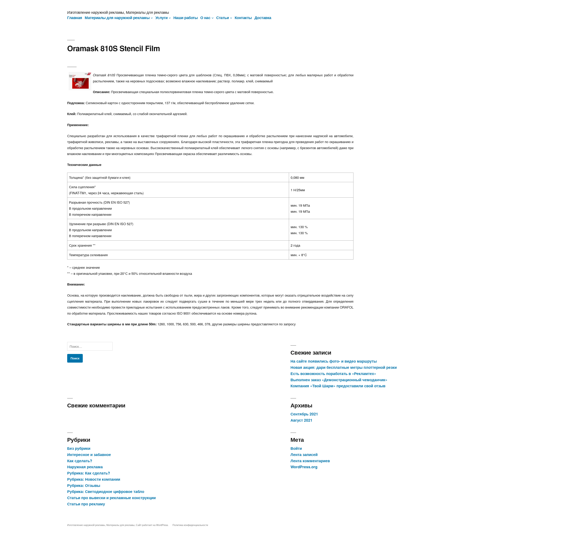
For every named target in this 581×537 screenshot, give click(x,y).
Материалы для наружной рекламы (117, 17)
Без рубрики (78, 448)
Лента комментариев (310, 460)
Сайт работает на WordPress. (152, 525)
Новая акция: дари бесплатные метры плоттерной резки (343, 367)
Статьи (222, 17)
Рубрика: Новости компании (93, 479)
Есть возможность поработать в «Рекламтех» (333, 373)
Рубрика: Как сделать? (88, 473)
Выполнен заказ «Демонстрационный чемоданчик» (338, 379)
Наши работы (185, 17)
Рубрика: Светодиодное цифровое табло (105, 491)
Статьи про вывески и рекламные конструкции (111, 497)
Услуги (161, 17)
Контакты (243, 17)
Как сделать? (79, 460)
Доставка (262, 17)
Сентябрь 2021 (304, 414)
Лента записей (304, 454)
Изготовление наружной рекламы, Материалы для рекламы (118, 12)
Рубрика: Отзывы (83, 485)
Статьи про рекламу (86, 504)
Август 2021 (301, 420)
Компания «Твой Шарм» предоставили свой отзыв (337, 385)
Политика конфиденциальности (190, 525)
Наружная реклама (85, 466)
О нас (205, 17)
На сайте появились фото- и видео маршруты (333, 361)
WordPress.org (303, 466)
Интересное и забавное (89, 454)
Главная (74, 17)
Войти (296, 448)
